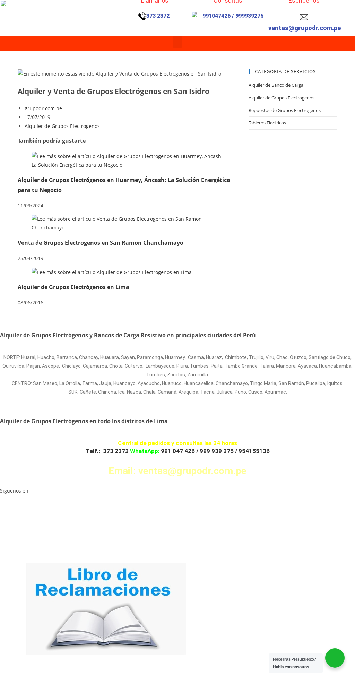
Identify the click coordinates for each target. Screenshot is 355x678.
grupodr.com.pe (43, 108)
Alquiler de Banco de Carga (276, 85)
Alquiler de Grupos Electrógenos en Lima (73, 287)
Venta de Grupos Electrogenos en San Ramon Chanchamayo (100, 242)
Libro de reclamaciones (26, 666)
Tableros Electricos (267, 123)
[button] (177, 42)
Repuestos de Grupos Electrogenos (285, 110)
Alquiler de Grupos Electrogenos (62, 126)
